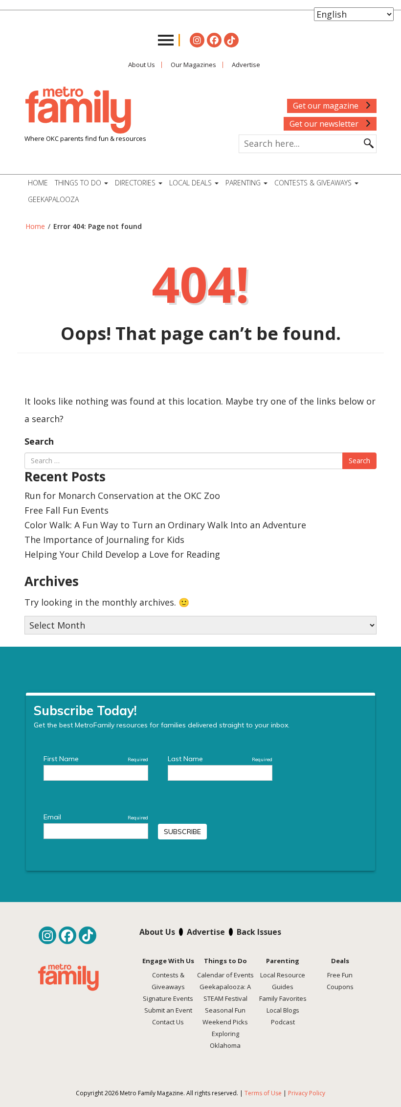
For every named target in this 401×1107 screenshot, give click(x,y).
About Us (141, 64)
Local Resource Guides (282, 981)
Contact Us (168, 1021)
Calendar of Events (225, 975)
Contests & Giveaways (314, 182)
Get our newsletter (325, 123)
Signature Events (168, 998)
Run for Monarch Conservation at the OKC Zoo (122, 495)
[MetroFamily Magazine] (78, 111)
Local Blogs (283, 1010)
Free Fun (340, 975)
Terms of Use (263, 1093)
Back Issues (259, 931)
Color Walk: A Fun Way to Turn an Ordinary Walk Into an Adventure (165, 525)
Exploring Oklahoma (225, 1039)
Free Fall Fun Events (66, 510)
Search (39, 441)
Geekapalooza (53, 199)
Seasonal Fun (225, 1010)
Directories (136, 182)
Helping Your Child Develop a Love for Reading (122, 554)
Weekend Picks (225, 1021)
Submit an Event (168, 1010)
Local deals (191, 182)
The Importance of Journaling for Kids (104, 539)
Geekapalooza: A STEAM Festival (225, 992)
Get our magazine (326, 105)
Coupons (340, 986)
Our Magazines (193, 64)
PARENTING (244, 182)
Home (38, 182)
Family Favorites (283, 998)
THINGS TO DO (79, 182)
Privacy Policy (306, 1093)
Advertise (246, 64)
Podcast (283, 1021)
